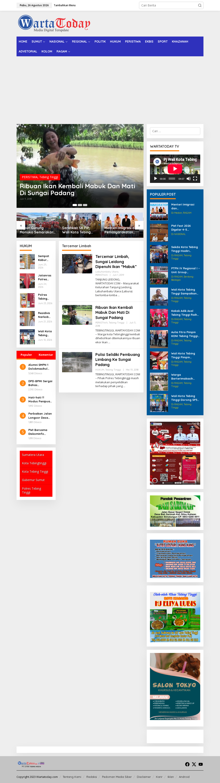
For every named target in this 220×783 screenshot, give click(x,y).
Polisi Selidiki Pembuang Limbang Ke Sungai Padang (117, 359)
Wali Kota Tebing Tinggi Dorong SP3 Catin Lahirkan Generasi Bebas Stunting (184, 398)
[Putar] (155, 178)
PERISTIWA (30, 177)
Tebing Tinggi (48, 177)
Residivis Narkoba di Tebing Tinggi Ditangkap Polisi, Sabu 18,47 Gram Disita (44, 315)
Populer (26, 355)
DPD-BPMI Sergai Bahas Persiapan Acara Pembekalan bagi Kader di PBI (40, 383)
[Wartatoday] (54, 23)
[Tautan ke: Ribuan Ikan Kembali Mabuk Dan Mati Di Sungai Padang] (80, 166)
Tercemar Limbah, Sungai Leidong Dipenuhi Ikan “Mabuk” (116, 261)
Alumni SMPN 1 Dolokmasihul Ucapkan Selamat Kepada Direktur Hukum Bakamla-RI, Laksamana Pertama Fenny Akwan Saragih (40, 367)
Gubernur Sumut (33, 480)
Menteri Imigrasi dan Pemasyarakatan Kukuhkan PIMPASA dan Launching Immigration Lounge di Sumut (121, 230)
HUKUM (99, 369)
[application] (175, 169)
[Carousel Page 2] (80, 205)
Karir (159, 776)
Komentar (46, 355)
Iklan (171, 776)
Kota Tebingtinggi (34, 463)
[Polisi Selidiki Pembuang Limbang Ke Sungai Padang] (124, 386)
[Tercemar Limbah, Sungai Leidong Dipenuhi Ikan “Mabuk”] (119, 295)
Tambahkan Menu (65, 5)
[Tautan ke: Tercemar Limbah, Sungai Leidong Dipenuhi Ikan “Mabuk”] (77, 263)
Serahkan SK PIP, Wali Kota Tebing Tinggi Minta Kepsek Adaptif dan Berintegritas (79, 230)
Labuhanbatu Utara (106, 271)
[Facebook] (187, 764)
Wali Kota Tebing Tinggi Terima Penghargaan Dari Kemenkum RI (45, 333)
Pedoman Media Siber (117, 776)
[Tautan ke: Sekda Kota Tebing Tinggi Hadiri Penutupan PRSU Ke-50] (159, 254)
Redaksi (91, 776)
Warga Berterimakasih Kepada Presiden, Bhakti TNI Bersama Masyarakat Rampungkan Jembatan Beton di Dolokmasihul (185, 376)
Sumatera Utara (33, 455)
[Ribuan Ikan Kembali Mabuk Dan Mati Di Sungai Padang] (109, 342)
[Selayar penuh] (195, 178)
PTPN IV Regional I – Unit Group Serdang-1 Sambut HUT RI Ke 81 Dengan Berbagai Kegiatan (185, 270)
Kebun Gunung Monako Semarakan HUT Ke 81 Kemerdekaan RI (36, 230)
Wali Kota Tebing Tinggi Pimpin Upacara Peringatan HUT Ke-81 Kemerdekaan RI (185, 355)
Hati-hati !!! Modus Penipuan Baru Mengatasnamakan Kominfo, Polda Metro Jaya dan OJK (40, 399)
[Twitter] (194, 764)
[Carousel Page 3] (85, 205)
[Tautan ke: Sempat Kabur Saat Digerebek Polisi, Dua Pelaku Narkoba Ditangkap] (27, 261)
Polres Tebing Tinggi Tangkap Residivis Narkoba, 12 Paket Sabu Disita (45, 296)
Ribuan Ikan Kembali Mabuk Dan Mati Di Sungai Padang (77, 189)
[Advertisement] (110, 88)
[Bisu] (188, 178)
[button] (199, 5)
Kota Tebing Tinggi (35, 471)
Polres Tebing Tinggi (31, 490)
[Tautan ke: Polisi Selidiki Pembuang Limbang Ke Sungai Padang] (77, 362)
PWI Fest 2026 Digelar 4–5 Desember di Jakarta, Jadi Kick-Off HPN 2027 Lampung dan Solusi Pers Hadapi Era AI (185, 227)
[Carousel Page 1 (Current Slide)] (75, 205)
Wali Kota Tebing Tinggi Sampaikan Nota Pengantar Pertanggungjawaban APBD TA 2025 (185, 291)
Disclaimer (144, 776)
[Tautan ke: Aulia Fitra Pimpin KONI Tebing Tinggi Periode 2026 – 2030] (159, 339)
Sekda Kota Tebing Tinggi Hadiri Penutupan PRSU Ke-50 (184, 249)
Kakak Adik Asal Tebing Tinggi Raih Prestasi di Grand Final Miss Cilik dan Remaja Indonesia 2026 (184, 313)
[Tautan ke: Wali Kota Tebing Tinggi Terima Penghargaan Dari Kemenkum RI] (27, 336)
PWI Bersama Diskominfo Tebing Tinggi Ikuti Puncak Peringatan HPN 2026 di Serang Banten (39, 432)
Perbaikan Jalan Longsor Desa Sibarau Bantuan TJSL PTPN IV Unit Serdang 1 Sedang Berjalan (40, 415)
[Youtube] (200, 764)
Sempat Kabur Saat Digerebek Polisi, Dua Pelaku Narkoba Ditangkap (44, 258)
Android (184, 776)
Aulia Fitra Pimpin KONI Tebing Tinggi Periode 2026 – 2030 (185, 334)
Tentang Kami (72, 776)
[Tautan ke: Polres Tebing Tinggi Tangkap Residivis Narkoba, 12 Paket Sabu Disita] (27, 300)
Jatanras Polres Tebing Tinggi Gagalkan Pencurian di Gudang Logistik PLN (45, 277)
